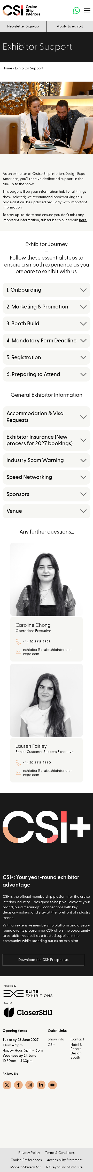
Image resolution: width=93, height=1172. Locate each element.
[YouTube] (52, 1085)
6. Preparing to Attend (33, 374)
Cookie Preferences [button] (26, 1160)
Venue (14, 511)
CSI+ (51, 1045)
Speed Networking (29, 477)
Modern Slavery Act (25, 1167)
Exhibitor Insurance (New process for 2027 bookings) (39, 440)
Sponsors (17, 494)
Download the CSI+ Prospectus (43, 960)
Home (7, 68)
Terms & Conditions (60, 1153)
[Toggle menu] (87, 10)
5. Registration (23, 357)
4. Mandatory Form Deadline (41, 340)
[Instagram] (29, 1085)
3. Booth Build (22, 323)
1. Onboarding (23, 290)
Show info (56, 1039)
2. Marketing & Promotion (37, 307)
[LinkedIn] (41, 1085)
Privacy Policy (29, 1153)
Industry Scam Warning (35, 460)
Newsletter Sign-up (23, 26)
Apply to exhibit (70, 26)
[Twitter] (7, 1085)
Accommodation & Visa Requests (35, 417)
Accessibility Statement (64, 1160)
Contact (77, 1039)
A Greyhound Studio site (64, 1167)
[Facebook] (18, 1085)
